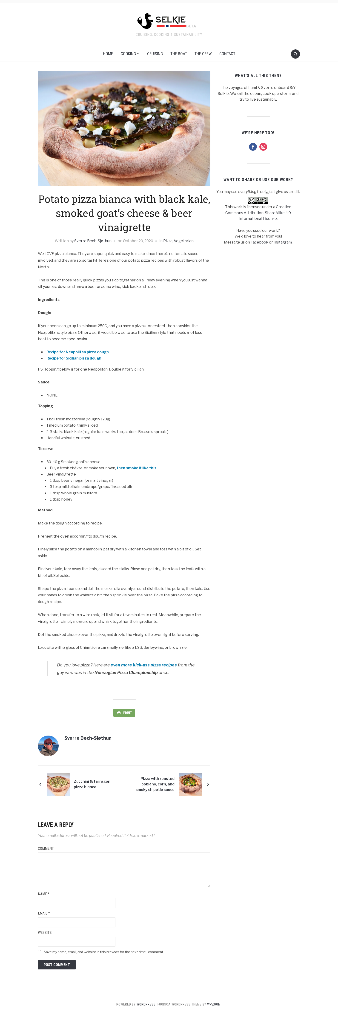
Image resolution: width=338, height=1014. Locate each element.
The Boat (178, 53)
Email (44, 913)
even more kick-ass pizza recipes (144, 665)
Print (127, 713)
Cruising (155, 53)
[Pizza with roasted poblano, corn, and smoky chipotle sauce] (190, 784)
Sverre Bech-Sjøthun (93, 241)
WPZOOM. (214, 1004)
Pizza (167, 241)
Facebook (259, 242)
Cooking (128, 53)
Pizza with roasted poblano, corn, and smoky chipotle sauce (155, 784)
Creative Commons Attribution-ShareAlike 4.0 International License (258, 213)
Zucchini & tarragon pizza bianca (92, 784)
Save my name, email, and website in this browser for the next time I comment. (104, 952)
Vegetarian (184, 241)
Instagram (283, 242)
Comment (46, 848)
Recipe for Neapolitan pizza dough (77, 352)
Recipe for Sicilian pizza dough (73, 358)
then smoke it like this (136, 468)
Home (108, 53)
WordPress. (147, 1004)
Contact (227, 53)
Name (43, 894)
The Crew (203, 53)
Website (45, 932)
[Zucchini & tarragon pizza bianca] (58, 784)
